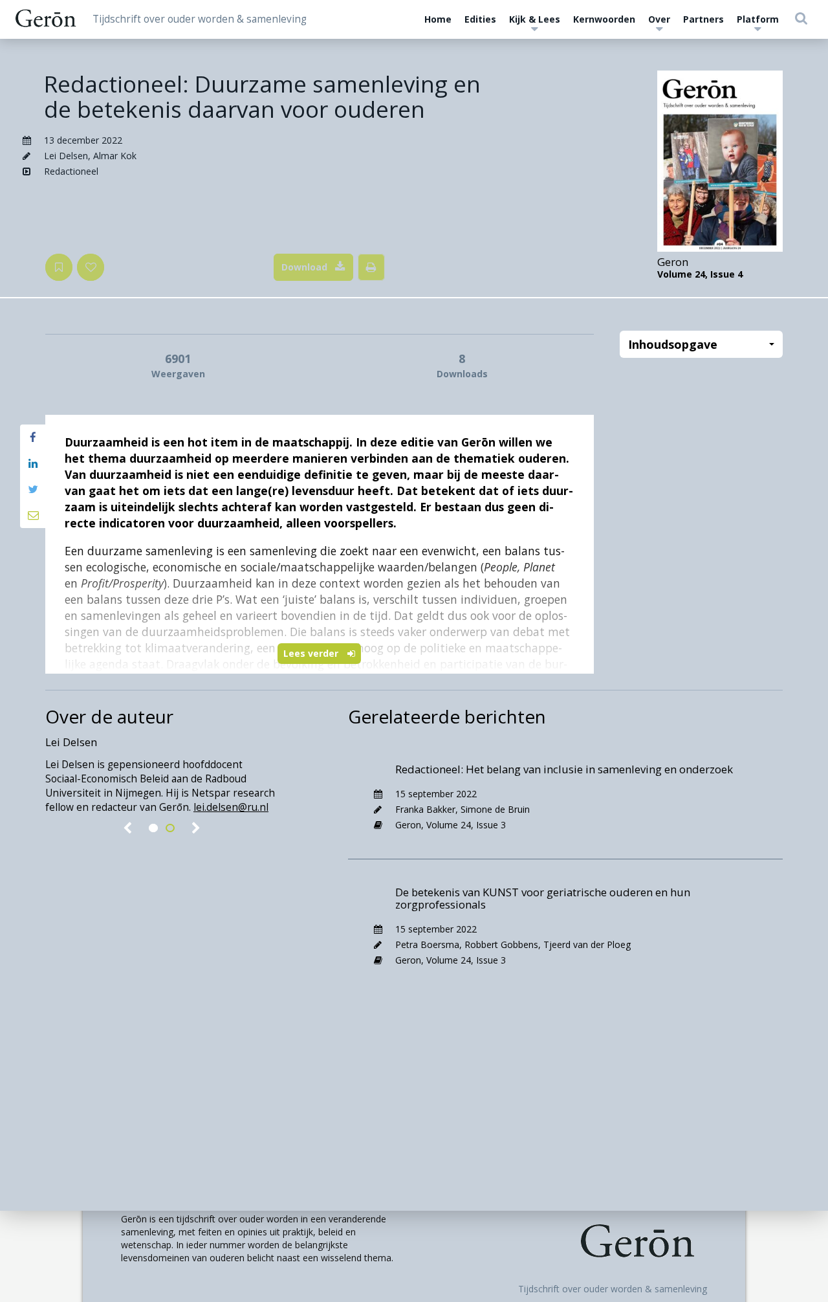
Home (438, 19)
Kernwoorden (604, 19)
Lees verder (312, 653)
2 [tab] (170, 828)
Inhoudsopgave (672, 344)
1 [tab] (153, 828)
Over (659, 19)
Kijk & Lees (534, 19)
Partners (703, 19)
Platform (758, 19)
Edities (480, 19)
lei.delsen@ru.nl (230, 807)
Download (304, 267)
